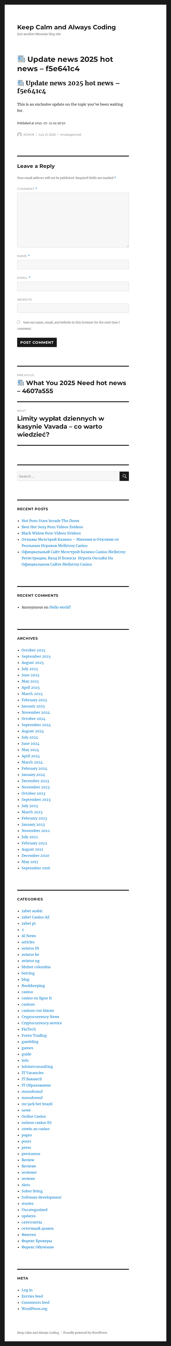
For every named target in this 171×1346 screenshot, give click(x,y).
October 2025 (33, 650)
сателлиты (32, 1222)
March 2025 (32, 693)
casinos (28, 1004)
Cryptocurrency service (42, 1023)
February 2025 (34, 700)
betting (28, 973)
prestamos (31, 1153)
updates (29, 1216)
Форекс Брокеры (37, 1241)
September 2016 (36, 868)
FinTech (29, 1029)
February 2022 (34, 843)
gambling (30, 1041)
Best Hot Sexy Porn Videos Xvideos (52, 527)
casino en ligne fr (37, 998)
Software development (42, 1197)
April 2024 (31, 756)
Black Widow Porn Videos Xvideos (51, 533)
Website (24, 299)
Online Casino (34, 1116)
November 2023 (36, 787)
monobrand (32, 1091)
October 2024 (33, 718)
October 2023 (33, 793)
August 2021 (32, 849)
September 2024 (36, 725)
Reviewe (29, 1166)
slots (26, 1185)
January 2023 (33, 824)
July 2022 (30, 837)
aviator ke (30, 954)
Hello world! (60, 607)
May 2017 (30, 862)
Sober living (32, 1191)
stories (28, 1203)
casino (27, 992)
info (25, 1060)
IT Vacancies (33, 1073)
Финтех (29, 1234)
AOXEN (28, 134)
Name (23, 256)
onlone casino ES (37, 1122)
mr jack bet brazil (37, 1104)
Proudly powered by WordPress (85, 1333)
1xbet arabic (32, 911)
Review (28, 1160)
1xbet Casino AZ (35, 917)
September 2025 (36, 656)
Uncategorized (70, 134)
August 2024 (33, 731)
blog (25, 979)
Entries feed (32, 1296)
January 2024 (33, 774)
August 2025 (33, 662)
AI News (29, 936)
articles (28, 942)
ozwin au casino (36, 1129)
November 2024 (36, 712)
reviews (28, 1178)
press (26, 1147)
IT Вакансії (32, 1079)
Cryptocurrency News (40, 1017)
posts (26, 1141)
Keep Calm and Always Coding (66, 27)
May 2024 (30, 749)
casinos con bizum (38, 1010)
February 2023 (34, 818)
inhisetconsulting (37, 1066)
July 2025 (30, 669)
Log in (27, 1290)
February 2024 (34, 768)
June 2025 (30, 675)
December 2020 (35, 855)
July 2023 (30, 806)
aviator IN (30, 948)
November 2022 (36, 830)
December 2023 (35, 781)
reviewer (29, 1172)
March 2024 (32, 762)
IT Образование (36, 1085)
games (27, 1048)
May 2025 (30, 681)
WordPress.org (34, 1308)
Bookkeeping (33, 985)
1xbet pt (29, 923)
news (26, 1110)
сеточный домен (38, 1228)
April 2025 (31, 687)
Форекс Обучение (38, 1247)
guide (26, 1054)
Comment (27, 189)
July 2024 (30, 737)
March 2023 (32, 812)
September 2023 (36, 799)
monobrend (32, 1097)
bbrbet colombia (36, 967)
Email (24, 278)
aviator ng (31, 960)
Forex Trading (34, 1035)
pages (27, 1135)
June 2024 (30, 743)
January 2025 (33, 706)
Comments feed (35, 1302)
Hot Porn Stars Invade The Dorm (50, 520)
